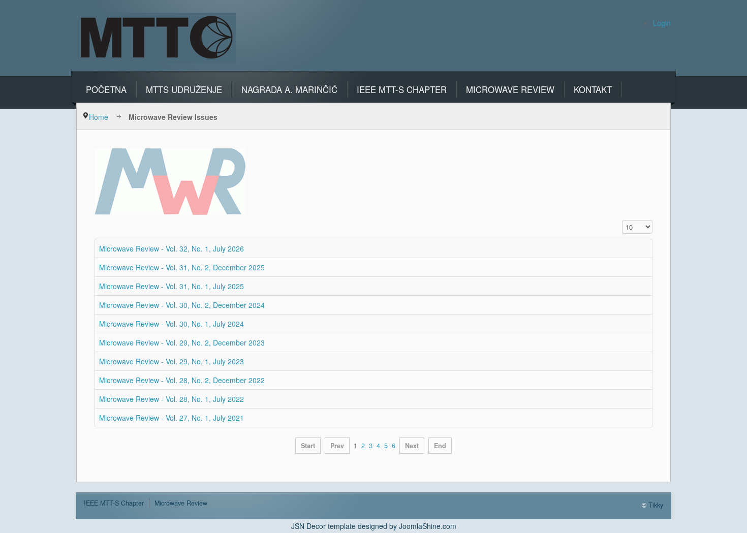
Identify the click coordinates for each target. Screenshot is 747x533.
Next (412, 445)
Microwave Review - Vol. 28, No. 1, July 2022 (171, 399)
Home (98, 117)
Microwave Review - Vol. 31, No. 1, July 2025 (171, 286)
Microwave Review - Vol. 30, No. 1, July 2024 (171, 324)
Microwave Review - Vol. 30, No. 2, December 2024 (182, 305)
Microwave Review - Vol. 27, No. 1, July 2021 (171, 418)
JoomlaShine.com (427, 526)
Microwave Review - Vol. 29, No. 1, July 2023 (171, 361)
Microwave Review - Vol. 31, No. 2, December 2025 (183, 267)
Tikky (655, 505)
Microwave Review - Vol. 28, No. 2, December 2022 (182, 380)
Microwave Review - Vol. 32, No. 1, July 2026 (172, 248)
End (440, 445)
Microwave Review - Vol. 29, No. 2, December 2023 (182, 342)
